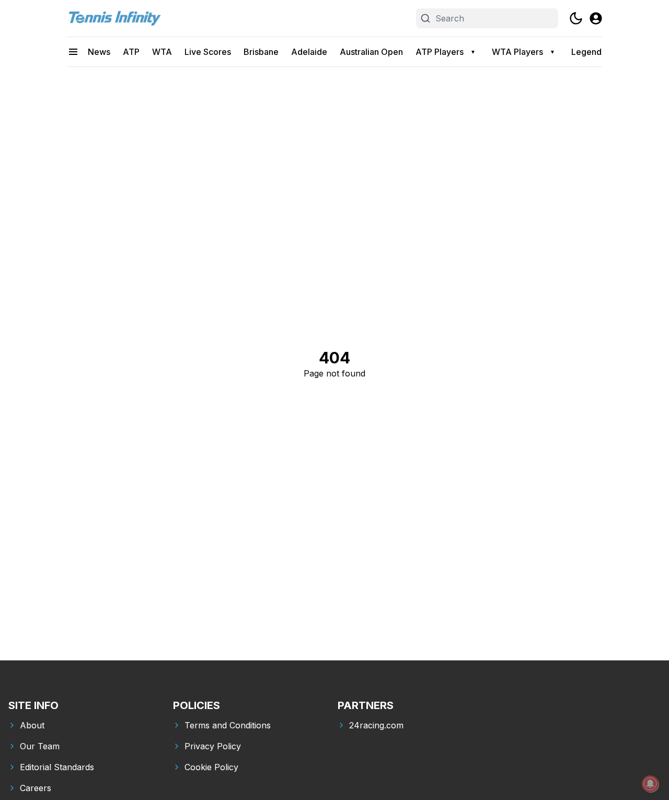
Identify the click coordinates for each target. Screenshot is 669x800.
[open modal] (596, 18)
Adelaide (309, 52)
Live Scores (207, 52)
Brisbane (261, 52)
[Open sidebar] (73, 51)
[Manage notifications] (650, 783)
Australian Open (371, 52)
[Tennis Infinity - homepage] (114, 18)
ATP (131, 52)
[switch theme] (576, 18)
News (99, 52)
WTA (162, 52)
